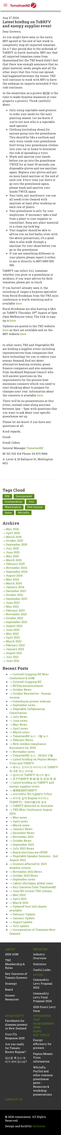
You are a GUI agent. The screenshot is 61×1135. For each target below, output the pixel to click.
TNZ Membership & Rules (15, 964)
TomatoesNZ (34, 448)
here (6, 330)
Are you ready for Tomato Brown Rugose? (15, 1048)
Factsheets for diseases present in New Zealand (16, 1024)
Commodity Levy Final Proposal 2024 (42, 997)
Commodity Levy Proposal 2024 (42, 983)
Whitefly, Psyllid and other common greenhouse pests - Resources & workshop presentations (43, 1080)
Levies (38, 974)
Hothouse (39, 1126)
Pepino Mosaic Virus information (43, 1057)
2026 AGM (11, 954)
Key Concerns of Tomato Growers (16, 975)
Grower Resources (12, 997)
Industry (40, 949)
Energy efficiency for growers (42, 1044)
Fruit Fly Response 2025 (15, 1036)
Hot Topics (41, 1035)
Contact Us (14, 1099)
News (37, 1031)
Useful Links (41, 970)
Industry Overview (39, 956)
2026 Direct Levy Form (44, 1009)
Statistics (39, 964)
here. (19, 303)
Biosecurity (14, 1016)
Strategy (11, 983)
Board (9, 989)
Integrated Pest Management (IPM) (43, 1021)
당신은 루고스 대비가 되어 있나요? (16, 1059)
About (10, 949)
